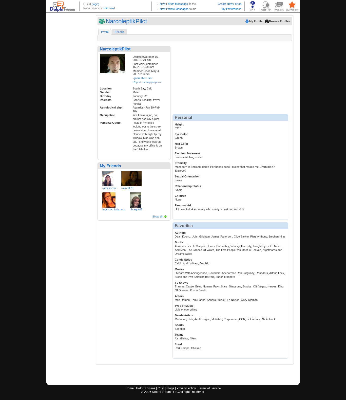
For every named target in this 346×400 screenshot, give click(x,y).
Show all (157, 216)
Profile (105, 31)
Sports (179, 324)
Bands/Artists (184, 315)
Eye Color (181, 134)
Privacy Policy (186, 388)
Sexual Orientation (187, 176)
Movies (179, 269)
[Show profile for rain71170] (131, 177)
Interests (105, 99)
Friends (119, 31)
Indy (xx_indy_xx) (113, 209)
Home (129, 388)
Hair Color (181, 143)
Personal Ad (183, 205)
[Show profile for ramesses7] (108, 177)
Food (178, 344)
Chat (161, 388)
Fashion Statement (187, 153)
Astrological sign (111, 107)
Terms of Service (209, 388)
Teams (179, 334)
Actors (179, 296)
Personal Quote (110, 122)
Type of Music (184, 305)
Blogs (170, 388)
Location (106, 88)
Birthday (105, 96)
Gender (105, 92)
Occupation (108, 115)
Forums (150, 388)
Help (139, 388)
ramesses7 (109, 188)
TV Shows (181, 282)
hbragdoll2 (136, 209)
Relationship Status (188, 186)
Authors (180, 232)
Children (180, 195)
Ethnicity (181, 163)
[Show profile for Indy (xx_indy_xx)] (109, 199)
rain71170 (127, 188)
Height (179, 124)
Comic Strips (183, 259)
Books (179, 242)
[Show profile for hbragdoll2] (135, 199)
